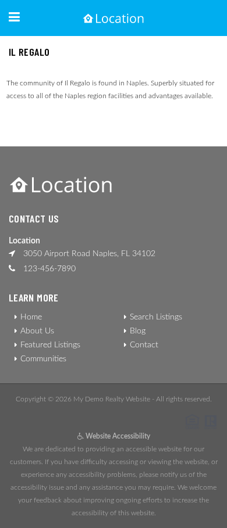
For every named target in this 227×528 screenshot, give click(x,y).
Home (31, 317)
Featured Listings (50, 345)
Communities (43, 359)
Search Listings (156, 317)
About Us (37, 331)
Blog (138, 331)
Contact (144, 345)
